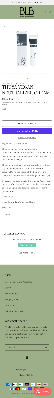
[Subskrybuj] (46, 347)
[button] (3, 12)
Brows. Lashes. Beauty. (23, 393)
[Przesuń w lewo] (21, 78)
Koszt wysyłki (24, 102)
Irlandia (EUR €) (26, 375)
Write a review (27, 245)
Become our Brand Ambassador (19, 282)
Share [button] (7, 214)
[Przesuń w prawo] (32, 78)
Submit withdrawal (14, 311)
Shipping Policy (12, 299)
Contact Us (10, 305)
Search (8, 288)
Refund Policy (11, 293)
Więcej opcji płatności (27, 137)
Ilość (4, 109)
